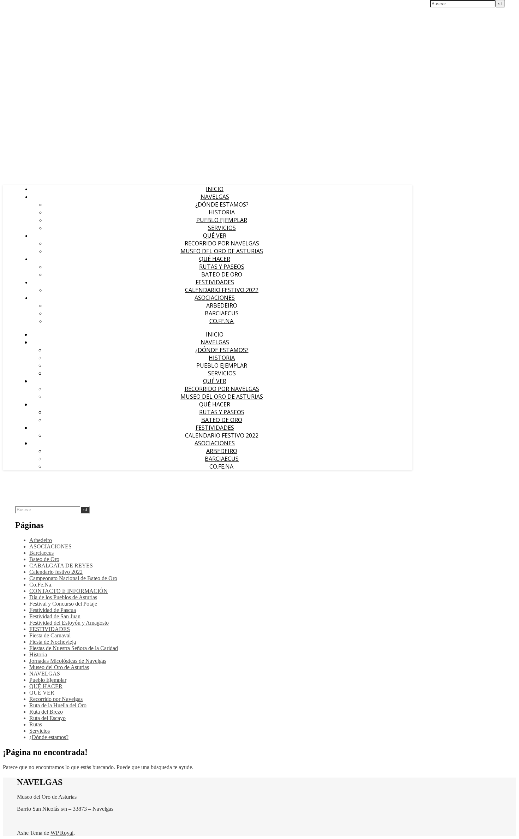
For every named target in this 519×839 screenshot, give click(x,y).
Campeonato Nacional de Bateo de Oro (73, 578)
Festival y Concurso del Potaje (63, 604)
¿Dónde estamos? (222, 204)
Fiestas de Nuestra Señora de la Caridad (73, 648)
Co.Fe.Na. (221, 321)
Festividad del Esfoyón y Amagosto (69, 623)
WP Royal (61, 833)
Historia (222, 212)
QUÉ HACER (214, 259)
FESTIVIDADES (215, 282)
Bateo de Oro (221, 274)
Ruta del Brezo (46, 712)
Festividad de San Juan (54, 616)
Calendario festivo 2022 (221, 290)
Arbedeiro (221, 305)
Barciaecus (222, 313)
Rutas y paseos (221, 266)
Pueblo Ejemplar (221, 220)
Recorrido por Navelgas (222, 243)
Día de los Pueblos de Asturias (63, 597)
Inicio (214, 189)
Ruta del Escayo (47, 718)
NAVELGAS (215, 197)
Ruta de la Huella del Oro (57, 705)
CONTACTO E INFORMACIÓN (68, 591)
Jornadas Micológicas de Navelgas (67, 661)
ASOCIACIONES (215, 298)
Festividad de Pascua (52, 610)
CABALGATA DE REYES (61, 566)
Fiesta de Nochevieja (52, 642)
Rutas (35, 724)
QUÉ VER (214, 235)
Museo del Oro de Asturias (221, 251)
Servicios (222, 228)
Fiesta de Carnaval (50, 635)
